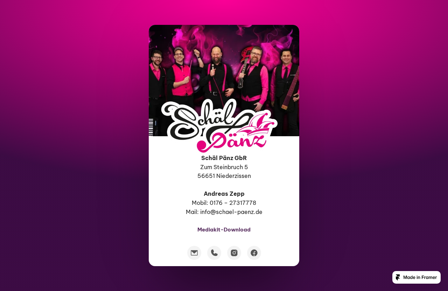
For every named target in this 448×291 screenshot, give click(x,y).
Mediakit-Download (224, 229)
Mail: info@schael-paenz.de (224, 211)
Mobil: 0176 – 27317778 (224, 202)
